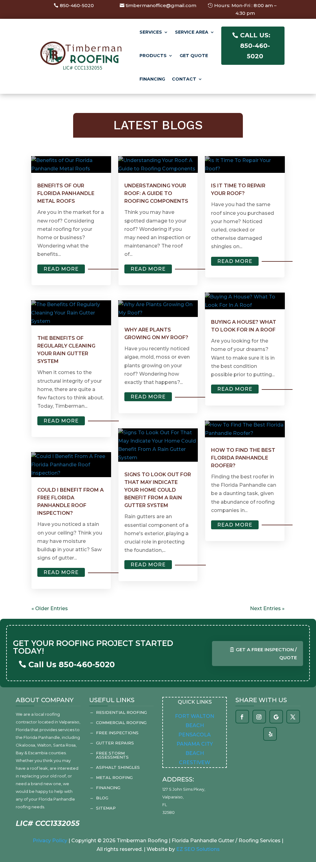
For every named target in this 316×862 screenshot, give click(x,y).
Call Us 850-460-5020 (71, 664)
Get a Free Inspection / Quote (266, 653)
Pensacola (194, 735)
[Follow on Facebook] (242, 717)
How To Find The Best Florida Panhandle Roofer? (243, 457)
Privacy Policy (50, 840)
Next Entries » (267, 608)
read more (61, 269)
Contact (184, 79)
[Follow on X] (293, 717)
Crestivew (194, 762)
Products (153, 55)
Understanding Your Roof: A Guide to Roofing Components (156, 193)
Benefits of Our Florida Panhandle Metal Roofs (65, 193)
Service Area (191, 32)
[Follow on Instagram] (259, 717)
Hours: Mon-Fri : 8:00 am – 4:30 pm (245, 9)
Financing (152, 79)
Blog (102, 797)
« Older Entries (49, 608)
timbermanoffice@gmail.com (161, 5)
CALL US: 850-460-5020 (255, 45)
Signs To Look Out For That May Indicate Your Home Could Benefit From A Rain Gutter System (157, 490)
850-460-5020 (77, 5)
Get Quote (194, 55)
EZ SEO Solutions (198, 849)
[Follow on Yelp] (271, 734)
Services (150, 32)
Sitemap (106, 808)
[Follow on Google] (276, 717)
